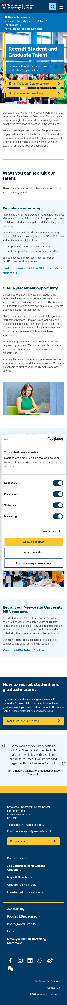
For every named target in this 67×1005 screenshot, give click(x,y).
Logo (18, 7)
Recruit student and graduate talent (23, 28)
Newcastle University (19, 17)
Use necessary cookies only (33, 563)
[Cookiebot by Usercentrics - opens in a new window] (48, 439)
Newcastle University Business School (24, 21)
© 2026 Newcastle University (44, 994)
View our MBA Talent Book (22, 650)
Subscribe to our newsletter (26, 93)
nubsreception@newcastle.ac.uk (33, 831)
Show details (48, 531)
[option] (33, 760)
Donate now (17, 841)
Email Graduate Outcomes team (29, 83)
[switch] (58, 494)
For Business (11, 24)
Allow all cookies (33, 541)
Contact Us (53, 987)
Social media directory (47, 981)
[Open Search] (52, 6)
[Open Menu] (61, 6)
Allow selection (33, 552)
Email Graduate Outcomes (22, 721)
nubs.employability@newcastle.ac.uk (32, 711)
